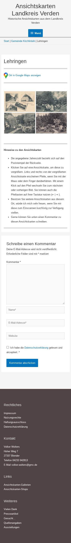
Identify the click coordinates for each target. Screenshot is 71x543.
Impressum (10, 413)
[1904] (19, 101)
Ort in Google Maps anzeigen (25, 75)
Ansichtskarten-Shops (16, 489)
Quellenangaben (12, 522)
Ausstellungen (11, 527)
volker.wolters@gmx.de (24, 464)
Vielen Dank (10, 509)
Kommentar (13, 262)
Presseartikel (11, 513)
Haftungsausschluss (15, 422)
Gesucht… (10, 518)
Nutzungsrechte (12, 417)
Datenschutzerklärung (36, 347)
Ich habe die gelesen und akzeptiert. (34, 350)
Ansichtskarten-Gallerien (17, 484)
